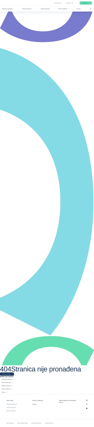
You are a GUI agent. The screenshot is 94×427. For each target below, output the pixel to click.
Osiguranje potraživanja (12, 404)
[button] (7, 8)
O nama (34, 404)
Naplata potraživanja (11, 410)
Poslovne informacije (11, 407)
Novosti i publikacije (37, 400)
